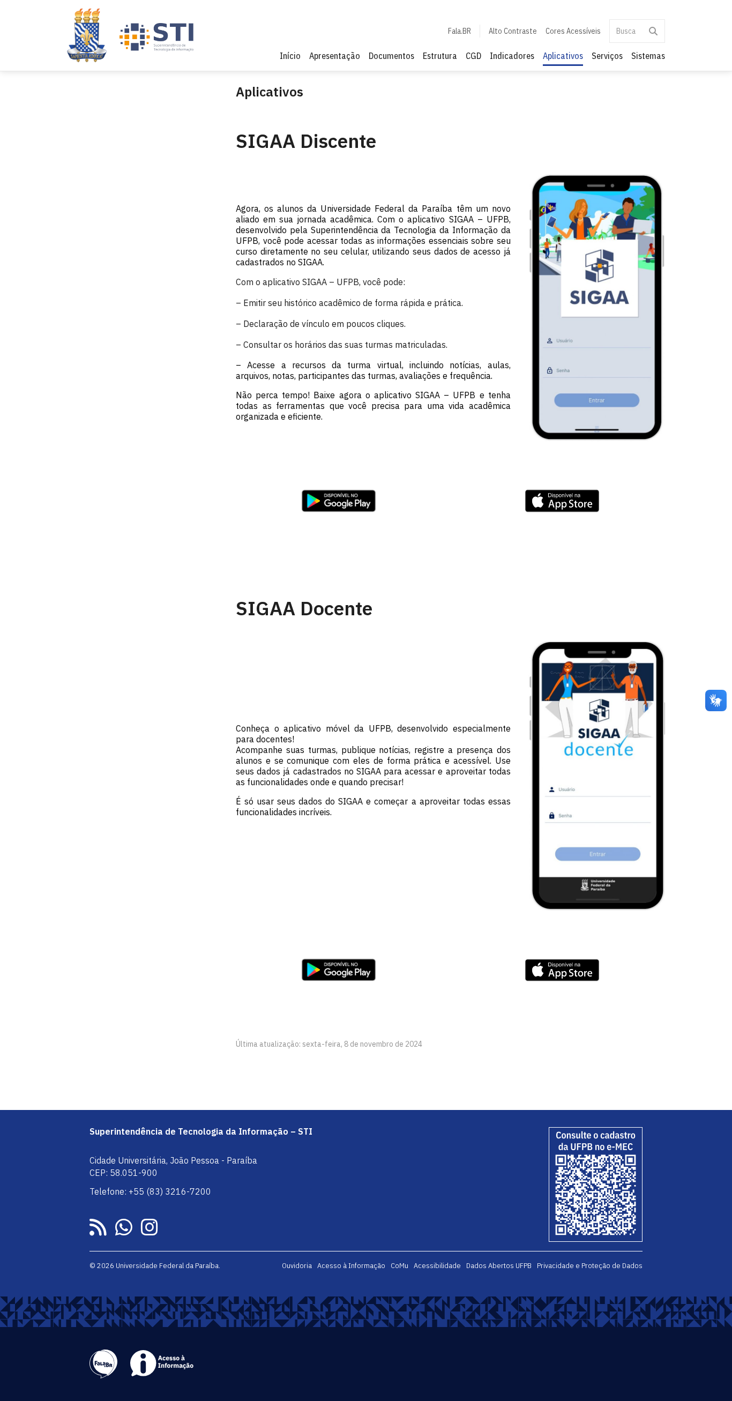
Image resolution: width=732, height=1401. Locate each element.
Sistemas (648, 55)
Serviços (607, 55)
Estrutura (440, 55)
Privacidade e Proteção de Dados (590, 1265)
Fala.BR (459, 31)
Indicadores (512, 55)
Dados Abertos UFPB (499, 1265)
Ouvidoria (297, 1265)
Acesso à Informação (351, 1265)
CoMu (399, 1265)
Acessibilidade (437, 1265)
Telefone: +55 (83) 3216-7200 (150, 1191)
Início (290, 55)
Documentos (391, 55)
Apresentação (334, 55)
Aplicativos (563, 55)
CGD (473, 55)
